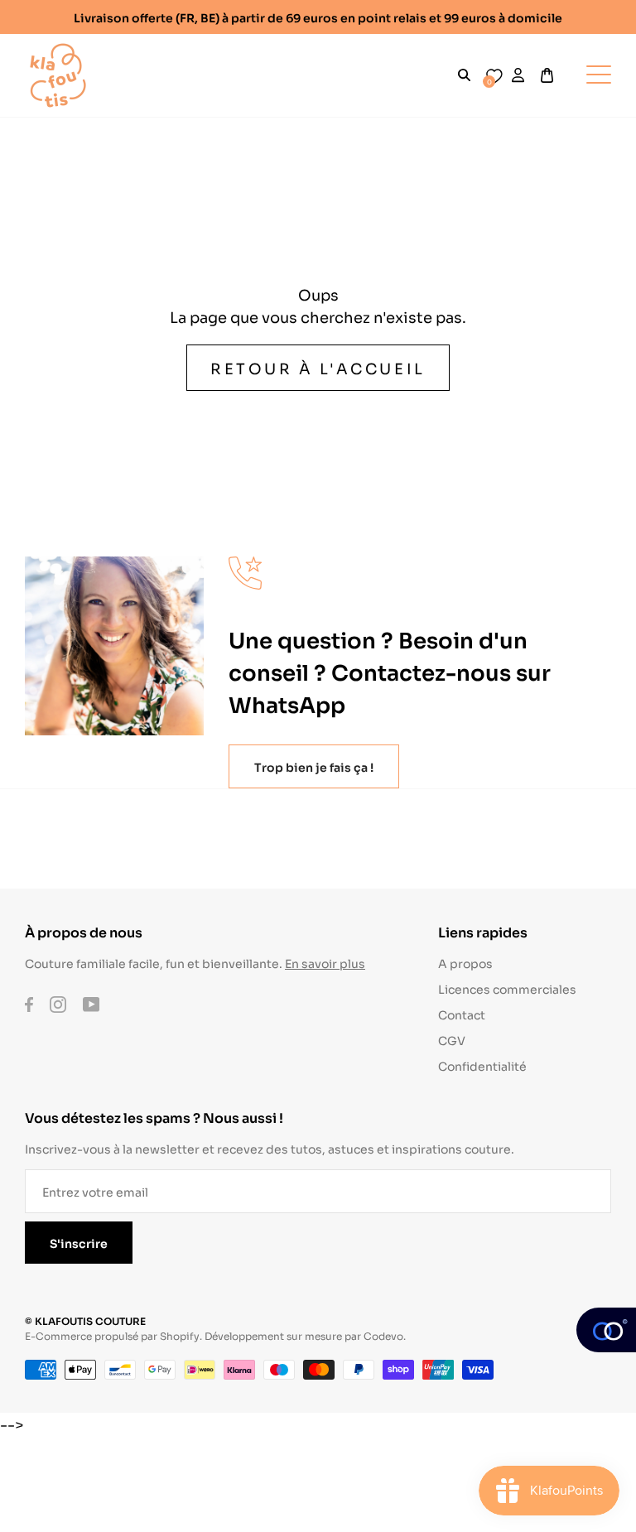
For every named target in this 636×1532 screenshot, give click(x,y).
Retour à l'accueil (318, 367)
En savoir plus (325, 962)
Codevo (383, 1335)
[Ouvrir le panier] (547, 75)
